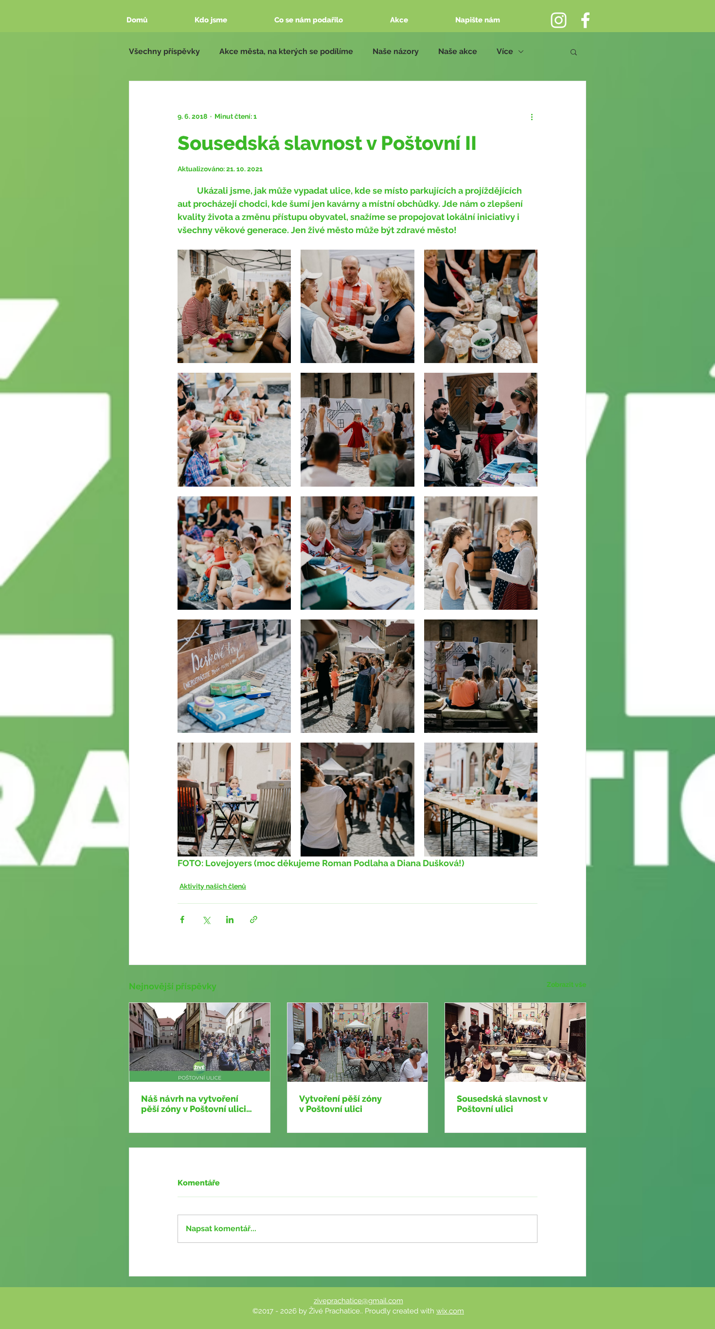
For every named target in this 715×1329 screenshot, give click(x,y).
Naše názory (396, 51)
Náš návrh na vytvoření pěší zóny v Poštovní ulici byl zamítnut (193, 1103)
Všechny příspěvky (164, 51)
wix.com (450, 1311)
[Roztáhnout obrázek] (234, 306)
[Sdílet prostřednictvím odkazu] (253, 919)
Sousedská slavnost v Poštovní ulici (502, 1103)
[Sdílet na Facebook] (182, 919)
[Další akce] (531, 116)
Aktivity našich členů (212, 886)
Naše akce (457, 51)
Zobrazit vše (566, 984)
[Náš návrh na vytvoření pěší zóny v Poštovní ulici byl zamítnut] (199, 1042)
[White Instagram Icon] (558, 20)
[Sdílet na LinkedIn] (229, 919)
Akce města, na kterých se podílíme (286, 51)
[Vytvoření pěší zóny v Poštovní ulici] (357, 1042)
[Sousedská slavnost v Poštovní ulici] (515, 1042)
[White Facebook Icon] (585, 20)
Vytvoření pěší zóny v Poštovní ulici (340, 1103)
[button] (573, 51)
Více (505, 51)
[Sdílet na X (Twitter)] (206, 919)
